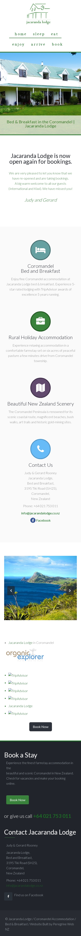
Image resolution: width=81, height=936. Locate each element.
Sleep (39, 34)
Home (21, 34)
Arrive (38, 44)
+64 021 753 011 (52, 816)
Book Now (40, 727)
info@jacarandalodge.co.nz (40, 513)
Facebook (43, 520)
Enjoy (18, 44)
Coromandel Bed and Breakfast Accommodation (38, 14)
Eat (54, 34)
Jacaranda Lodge (20, 642)
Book (57, 44)
